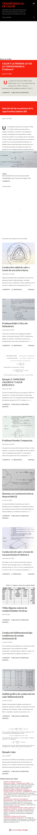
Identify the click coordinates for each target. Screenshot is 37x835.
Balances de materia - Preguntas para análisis (17, 783)
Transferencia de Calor (13, 5)
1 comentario (16, 574)
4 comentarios (16, 345)
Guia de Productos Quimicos (12, 806)
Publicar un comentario (20, 92)
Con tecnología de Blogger (19, 830)
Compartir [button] (6, 92)
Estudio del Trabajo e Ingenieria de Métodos (16, 789)
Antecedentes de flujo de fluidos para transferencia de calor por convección (16, 177)
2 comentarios (16, 289)
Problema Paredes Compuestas (17, 440)
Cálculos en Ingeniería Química (12, 781)
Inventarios (7, 797)
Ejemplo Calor (9, 752)
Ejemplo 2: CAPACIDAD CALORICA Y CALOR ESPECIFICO (13, 382)
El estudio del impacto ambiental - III (14, 817)
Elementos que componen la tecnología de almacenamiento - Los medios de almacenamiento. (18, 799)
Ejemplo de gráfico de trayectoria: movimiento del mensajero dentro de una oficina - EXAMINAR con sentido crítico (20, 792)
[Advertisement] (18, 39)
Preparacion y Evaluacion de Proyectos (15, 816)
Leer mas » (31, 289)
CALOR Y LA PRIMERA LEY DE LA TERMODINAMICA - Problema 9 (17, 66)
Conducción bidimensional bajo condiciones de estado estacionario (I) (17, 635)
